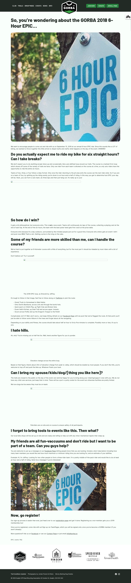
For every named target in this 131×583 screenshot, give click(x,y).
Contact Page (52, 534)
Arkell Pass (112, 6)
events (17, 540)
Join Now (91, 6)
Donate (101, 6)
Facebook (34, 534)
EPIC (12, 540)
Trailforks (59, 298)
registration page (62, 520)
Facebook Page (68, 316)
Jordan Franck (43, 574)
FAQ (21, 540)
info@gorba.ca (72, 534)
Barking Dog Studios (66, 574)
